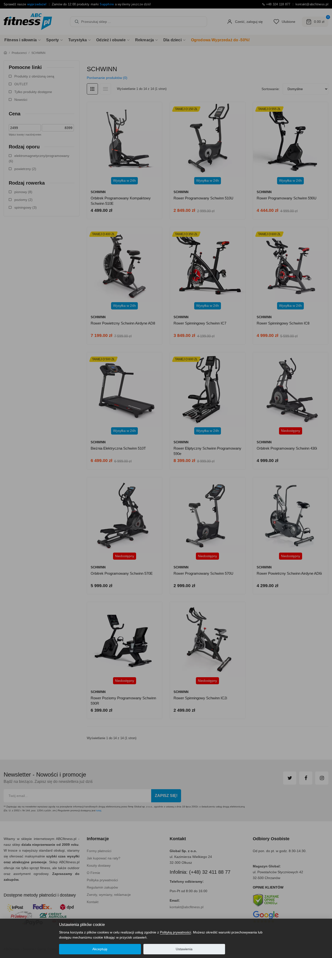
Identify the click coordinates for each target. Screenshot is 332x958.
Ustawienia (184, 949)
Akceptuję (99, 949)
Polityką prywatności (175, 932)
